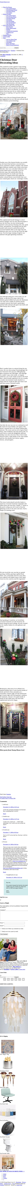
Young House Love (5, 2)
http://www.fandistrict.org (19, 861)
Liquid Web (19, 1185)
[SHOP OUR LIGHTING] (14, 1033)
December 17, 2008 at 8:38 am (10, 832)
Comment (3, 910)
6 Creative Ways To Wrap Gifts (7, 798)
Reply (4, 813)
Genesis (2, 1185)
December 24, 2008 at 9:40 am (10, 844)
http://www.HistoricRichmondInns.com (12, 868)
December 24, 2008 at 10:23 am (14, 877)
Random (13, 50)
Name (2, 922)
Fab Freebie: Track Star (6, 797)
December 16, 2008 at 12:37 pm (11, 819)
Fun (14, 1183)
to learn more (18, 969)
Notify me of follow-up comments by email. (12, 928)
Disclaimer (18, 1182)
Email (2, 925)
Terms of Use (7, 1183)
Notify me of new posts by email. (10, 931)
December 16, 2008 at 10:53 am (11, 807)
